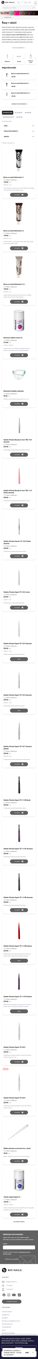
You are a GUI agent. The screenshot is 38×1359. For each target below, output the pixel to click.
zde (26, 1343)
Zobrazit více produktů (19, 104)
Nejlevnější (18, 112)
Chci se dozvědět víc (18, 48)
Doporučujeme (7, 112)
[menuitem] (7, 1311)
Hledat (33, 7)
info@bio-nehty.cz (11, 1282)
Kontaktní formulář (12, 1301)
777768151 (9, 1285)
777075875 (9, 1289)
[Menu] (35, 2)
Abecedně (19, 117)
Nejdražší (28, 112)
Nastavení (19, 1348)
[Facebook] (3, 1294)
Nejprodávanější (8, 117)
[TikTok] (19, 1294)
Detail (19, 659)
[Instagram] (8, 1294)
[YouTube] (14, 1294)
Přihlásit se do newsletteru (12, 1259)
